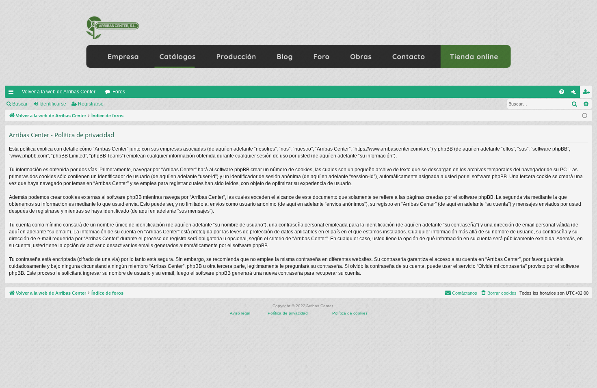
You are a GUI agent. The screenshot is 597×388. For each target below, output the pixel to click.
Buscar (20, 104)
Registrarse (91, 104)
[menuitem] (562, 92)
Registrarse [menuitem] (587, 93)
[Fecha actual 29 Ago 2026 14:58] (584, 116)
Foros (118, 92)
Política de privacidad (288, 313)
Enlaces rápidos (12, 93)
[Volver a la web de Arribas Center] (298, 43)
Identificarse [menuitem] (575, 93)
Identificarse (52, 104)
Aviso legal (240, 313)
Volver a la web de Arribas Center (58, 92)
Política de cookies (350, 313)
